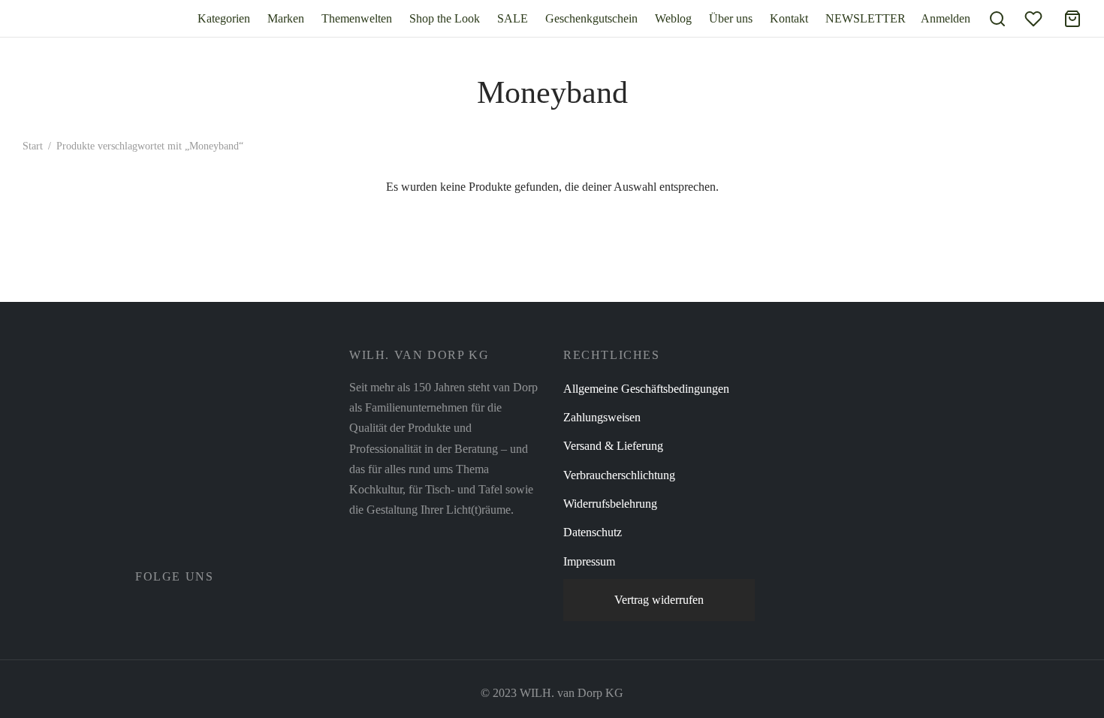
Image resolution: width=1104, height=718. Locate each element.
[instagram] (179, 609)
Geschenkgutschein (591, 18)
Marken (285, 18)
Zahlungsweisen (602, 417)
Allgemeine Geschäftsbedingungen (646, 388)
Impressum (589, 561)
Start (33, 146)
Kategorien (224, 18)
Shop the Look (444, 18)
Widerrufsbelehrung (610, 503)
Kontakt (789, 18)
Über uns (731, 18)
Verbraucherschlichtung (619, 475)
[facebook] (146, 609)
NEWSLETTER (865, 18)
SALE (512, 18)
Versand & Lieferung (613, 445)
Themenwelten (356, 18)
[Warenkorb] (1072, 19)
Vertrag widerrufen (659, 599)
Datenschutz (592, 532)
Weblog (673, 18)
